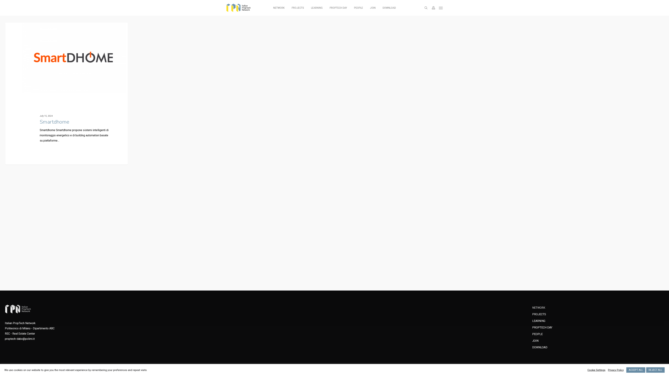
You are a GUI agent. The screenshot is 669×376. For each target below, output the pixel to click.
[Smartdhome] (66, 93)
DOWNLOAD (539, 347)
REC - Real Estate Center (20, 333)
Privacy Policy (616, 370)
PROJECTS (539, 314)
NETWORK (538, 307)
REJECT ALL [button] (655, 370)
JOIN (535, 340)
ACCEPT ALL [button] (636, 370)
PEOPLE (537, 334)
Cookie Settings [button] (596, 370)
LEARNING (538, 321)
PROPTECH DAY (542, 327)
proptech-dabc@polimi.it (20, 338)
